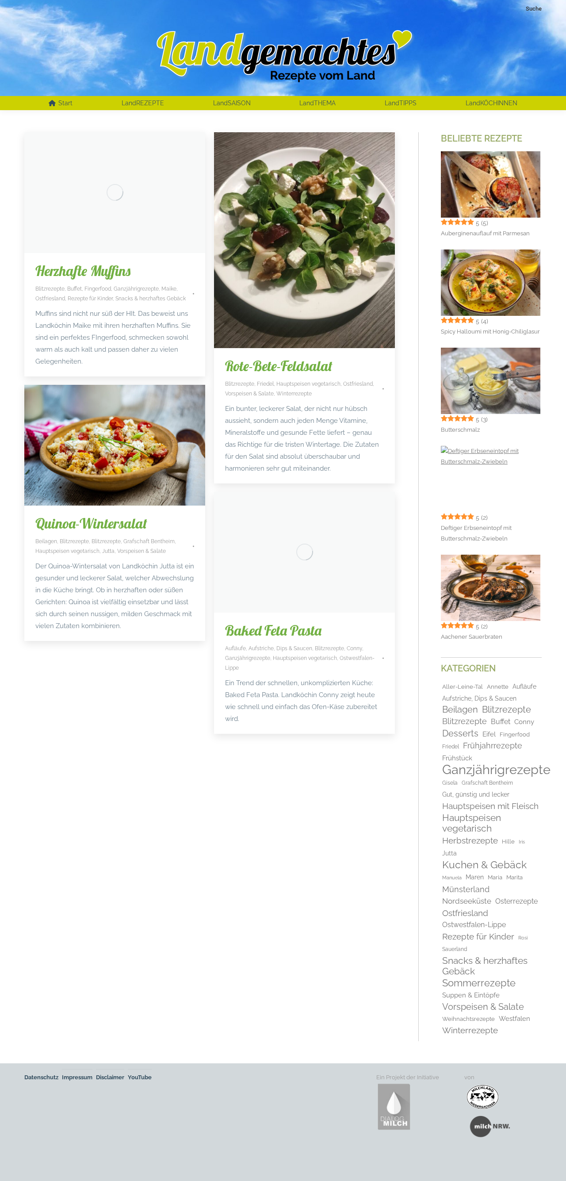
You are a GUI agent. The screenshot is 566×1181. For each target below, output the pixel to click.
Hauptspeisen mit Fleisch (490, 806)
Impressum (77, 1077)
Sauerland (454, 949)
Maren (475, 877)
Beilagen (46, 541)
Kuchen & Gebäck (484, 864)
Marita (514, 877)
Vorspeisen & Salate (249, 394)
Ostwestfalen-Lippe (474, 924)
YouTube (140, 1077)
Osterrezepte (516, 901)
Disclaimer (110, 1077)
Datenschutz (41, 1077)
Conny (354, 648)
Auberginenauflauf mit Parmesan (485, 233)
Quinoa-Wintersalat (91, 523)
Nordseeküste (466, 901)
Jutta (108, 551)
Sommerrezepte (479, 983)
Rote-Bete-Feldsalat (279, 366)
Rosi (523, 938)
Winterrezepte (294, 394)
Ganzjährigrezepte (136, 289)
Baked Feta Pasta (273, 630)
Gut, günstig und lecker (475, 794)
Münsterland (466, 889)
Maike (168, 289)
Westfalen (514, 1019)
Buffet (74, 289)
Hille (508, 841)
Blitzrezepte (50, 289)
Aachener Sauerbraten (471, 636)
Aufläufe (235, 648)
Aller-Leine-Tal (462, 686)
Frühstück (457, 758)
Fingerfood (97, 289)
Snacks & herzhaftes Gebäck (150, 298)
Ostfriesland (50, 298)
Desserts (460, 733)
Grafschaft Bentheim (149, 541)
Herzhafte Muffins (82, 271)
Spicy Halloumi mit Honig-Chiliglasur (490, 331)
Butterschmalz (460, 429)
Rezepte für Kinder (90, 298)
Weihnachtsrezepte (468, 1019)
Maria (495, 877)
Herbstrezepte (470, 840)
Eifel (489, 734)
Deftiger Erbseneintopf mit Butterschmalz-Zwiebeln (476, 533)
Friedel (265, 384)
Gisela (450, 783)
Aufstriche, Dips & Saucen (280, 648)
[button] (19, 1161)
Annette (498, 686)
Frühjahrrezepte (492, 745)
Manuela (452, 878)
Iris (522, 841)
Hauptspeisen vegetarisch (308, 384)
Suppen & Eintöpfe (471, 995)
